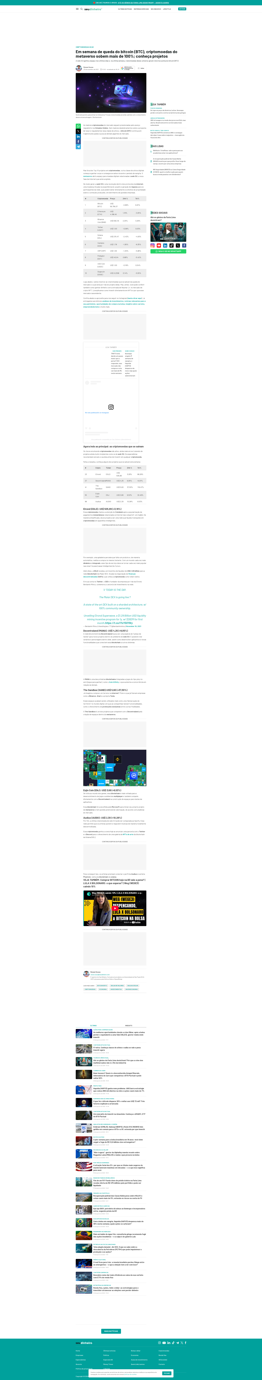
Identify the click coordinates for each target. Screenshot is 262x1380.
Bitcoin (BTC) (102, 985)
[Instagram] (159, 1342)
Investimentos (116, 989)
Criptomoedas (90, 989)
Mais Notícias (111, 1331)
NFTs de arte (128, 834)
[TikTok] (173, 1342)
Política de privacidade (84, 1369)
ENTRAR (182, 9)
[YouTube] (164, 1342)
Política (106, 1355)
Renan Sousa (88, 67)
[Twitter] (182, 1342)
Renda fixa (162, 1355)
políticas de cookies (130, 1374)
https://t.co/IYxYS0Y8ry (119, 622)
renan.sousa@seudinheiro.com (100, 974)
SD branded (163, 1360)
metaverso (88, 176)
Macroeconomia (132, 989)
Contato (162, 1364)
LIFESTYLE (167, 9)
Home (78, 1351)
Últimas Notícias (125, 9)
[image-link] (84, 1033)
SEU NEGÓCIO (156, 9)
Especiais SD (108, 1360)
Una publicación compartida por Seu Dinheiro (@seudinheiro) (111, 439)
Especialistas (81, 1360)
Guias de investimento (139, 1360)
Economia (103, 989)
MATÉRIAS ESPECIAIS (141, 9)
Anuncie (79, 1364)
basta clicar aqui (134, 298)
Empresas (79, 1355)
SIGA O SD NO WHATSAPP (169, 251)
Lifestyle (106, 1369)
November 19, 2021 (133, 626)
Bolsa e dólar (133, 985)
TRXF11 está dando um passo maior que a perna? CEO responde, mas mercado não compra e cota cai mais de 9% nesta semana (117, 363)
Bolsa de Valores (117, 985)
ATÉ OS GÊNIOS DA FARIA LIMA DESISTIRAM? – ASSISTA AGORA (143, 3)
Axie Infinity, (114, 682)
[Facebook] (185, 1342)
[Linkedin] (168, 1342)
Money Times (108, 1364)
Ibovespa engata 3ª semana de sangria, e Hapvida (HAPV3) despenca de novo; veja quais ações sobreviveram (131, 365)
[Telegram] (177, 1342)
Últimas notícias (109, 1351)
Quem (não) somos (138, 1364)
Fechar (167, 1373)
